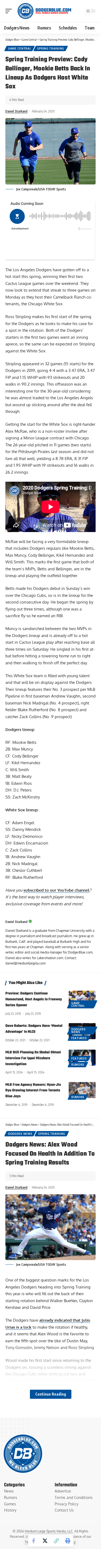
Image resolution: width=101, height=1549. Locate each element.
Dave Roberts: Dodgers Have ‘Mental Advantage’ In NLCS (33, 1029)
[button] (10, 11)
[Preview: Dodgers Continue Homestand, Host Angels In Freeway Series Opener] (82, 999)
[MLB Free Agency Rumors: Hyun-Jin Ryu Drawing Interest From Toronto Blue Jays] (82, 1090)
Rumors (77, 1064)
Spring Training (50, 48)
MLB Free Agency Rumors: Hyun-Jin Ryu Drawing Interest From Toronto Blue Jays (33, 1090)
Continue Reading (50, 1394)
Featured (79, 1038)
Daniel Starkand (16, 111)
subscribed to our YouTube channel (56, 890)
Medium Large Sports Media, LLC (49, 1531)
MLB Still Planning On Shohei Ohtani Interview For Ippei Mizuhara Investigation (33, 1058)
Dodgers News (78, 1031)
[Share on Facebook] (33, 1540)
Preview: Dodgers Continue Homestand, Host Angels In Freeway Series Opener (33, 999)
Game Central (19, 48)
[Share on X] (45, 1540)
